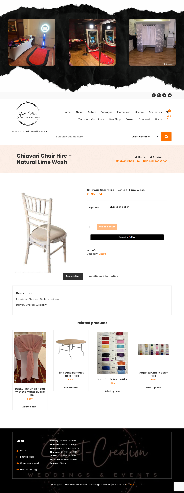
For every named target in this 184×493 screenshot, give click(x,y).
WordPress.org (28, 469)
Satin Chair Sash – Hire (112, 379)
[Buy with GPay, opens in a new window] (127, 237)
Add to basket (107, 226)
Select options (112, 391)
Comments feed (29, 463)
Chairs (102, 253)
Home (141, 157)
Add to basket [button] (30, 406)
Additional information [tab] (103, 276)
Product (158, 157)
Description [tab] (73, 276)
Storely (130, 484)
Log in (23, 450)
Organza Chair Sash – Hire (153, 374)
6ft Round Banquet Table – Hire (71, 374)
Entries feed (27, 456)
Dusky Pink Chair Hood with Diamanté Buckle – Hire (30, 392)
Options (94, 207)
